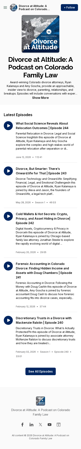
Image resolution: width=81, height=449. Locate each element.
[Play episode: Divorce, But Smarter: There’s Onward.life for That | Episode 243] (8, 170)
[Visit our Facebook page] (22, 424)
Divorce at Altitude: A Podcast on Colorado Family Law (33, 7)
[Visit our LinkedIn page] (31, 424)
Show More (40, 98)
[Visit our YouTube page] (49, 424)
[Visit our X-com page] (40, 424)
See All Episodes (40, 371)
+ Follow (69, 7)
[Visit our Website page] (58, 424)
